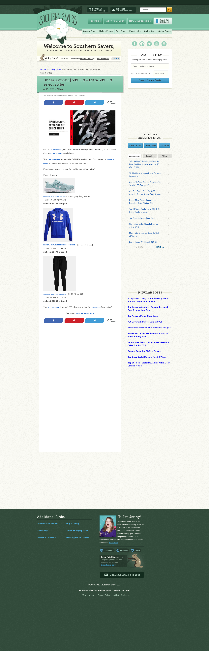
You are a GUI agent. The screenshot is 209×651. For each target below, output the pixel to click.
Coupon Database (162, 21)
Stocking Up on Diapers (77, 538)
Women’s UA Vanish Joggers (54, 294)
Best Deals (151, 145)
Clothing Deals (54, 69)
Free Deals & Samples (48, 523)
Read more (113, 543)
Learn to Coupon (115, 21)
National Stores (106, 31)
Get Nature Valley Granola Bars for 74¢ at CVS (143, 225)
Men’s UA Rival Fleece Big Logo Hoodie (59, 245)
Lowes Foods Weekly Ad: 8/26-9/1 (143, 242)
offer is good (53, 307)
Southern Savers (58, 28)
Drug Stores (121, 31)
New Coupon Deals (140, 21)
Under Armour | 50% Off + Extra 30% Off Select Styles (77, 82)
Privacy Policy (104, 595)
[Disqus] (80, 411)
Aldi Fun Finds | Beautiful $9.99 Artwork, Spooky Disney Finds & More (145, 192)
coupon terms (86, 58)
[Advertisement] (80, 355)
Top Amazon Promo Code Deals (142, 218)
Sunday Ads (135, 145)
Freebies (164, 145)
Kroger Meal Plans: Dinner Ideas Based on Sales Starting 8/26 (142, 201)
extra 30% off (56, 153)
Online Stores (164, 31)
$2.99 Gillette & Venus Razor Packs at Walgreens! (145, 174)
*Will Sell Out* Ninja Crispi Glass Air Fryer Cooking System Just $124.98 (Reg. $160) (144, 164)
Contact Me (108, 550)
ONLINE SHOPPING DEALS (84, 313)
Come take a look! (108, 565)
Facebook (124, 550)
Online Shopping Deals (77, 530)
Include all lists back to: (142, 73)
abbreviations (103, 58)
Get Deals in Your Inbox (124, 10)
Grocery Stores (89, 31)
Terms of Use (88, 595)
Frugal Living (135, 31)
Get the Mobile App (98, 10)
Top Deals (95, 21)
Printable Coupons (47, 538)
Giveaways (43, 530)
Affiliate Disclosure (121, 595)
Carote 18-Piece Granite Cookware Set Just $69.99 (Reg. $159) (145, 183)
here (83, 95)
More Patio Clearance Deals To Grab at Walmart (144, 234)
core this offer (53, 159)
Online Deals (149, 31)
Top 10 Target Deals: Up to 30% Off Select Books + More (144, 210)
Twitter (137, 550)
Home (43, 69)
